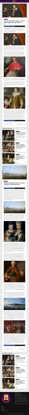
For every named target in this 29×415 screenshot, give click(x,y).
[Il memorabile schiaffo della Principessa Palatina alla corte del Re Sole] (8, 158)
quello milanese (6, 244)
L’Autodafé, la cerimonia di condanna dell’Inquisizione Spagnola (14, 389)
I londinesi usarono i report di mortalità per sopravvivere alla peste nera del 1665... (20, 146)
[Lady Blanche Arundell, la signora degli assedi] (8, 135)
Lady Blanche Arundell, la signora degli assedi (21, 133)
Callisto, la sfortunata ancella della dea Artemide (21, 398)
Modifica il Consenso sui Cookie (5, 410)
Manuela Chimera (18, 139)
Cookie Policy (3, 409)
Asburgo (12, 215)
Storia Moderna (17, 131)
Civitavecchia (20, 285)
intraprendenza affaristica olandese (18, 248)
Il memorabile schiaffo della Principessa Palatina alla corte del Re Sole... (20, 157)
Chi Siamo (2, 406)
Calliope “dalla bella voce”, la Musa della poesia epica (21, 403)
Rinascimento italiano (13, 31)
